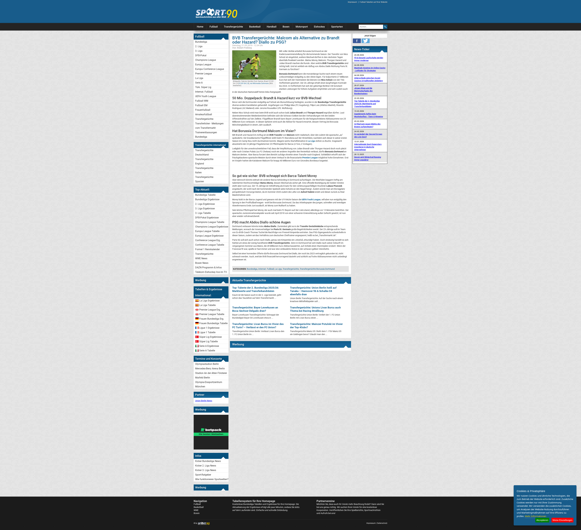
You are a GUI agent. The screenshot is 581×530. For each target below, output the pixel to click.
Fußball (214, 26)
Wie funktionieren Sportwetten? (211, 479)
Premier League (203, 73)
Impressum (352, 2)
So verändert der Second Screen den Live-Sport (368, 135)
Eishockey (319, 26)
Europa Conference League (209, 69)
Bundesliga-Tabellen (252, 504)
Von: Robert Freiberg (242, 48)
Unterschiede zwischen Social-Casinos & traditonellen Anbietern (368, 79)
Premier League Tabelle (211, 314)
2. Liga (198, 46)
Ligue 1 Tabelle (207, 332)
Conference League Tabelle (209, 244)
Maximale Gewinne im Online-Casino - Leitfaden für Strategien (369, 69)
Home (200, 26)
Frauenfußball (202, 109)
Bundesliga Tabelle (205, 194)
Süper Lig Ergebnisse (210, 336)
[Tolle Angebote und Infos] (211, 449)
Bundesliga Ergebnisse (207, 199)
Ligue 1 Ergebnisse (209, 327)
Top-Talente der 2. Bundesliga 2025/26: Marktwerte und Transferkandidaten (367, 104)
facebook (357, 41)
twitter (366, 41)
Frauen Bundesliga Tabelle (213, 323)
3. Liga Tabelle (203, 213)
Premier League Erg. (210, 309)
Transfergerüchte (233, 26)
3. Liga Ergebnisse (205, 208)
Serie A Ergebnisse (209, 346)
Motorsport (302, 26)
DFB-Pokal (200, 55)
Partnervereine (326, 501)
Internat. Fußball (204, 91)
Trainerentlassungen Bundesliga (206, 134)
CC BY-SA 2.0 (244, 83)
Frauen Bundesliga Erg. (211, 318)
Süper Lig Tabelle (208, 341)
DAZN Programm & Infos (208, 267)
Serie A (199, 82)
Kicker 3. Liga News (205, 470)
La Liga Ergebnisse (209, 300)
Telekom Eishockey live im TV (211, 272)
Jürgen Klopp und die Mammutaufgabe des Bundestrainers (363, 91)
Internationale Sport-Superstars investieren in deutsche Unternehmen (368, 147)
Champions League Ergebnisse (211, 226)
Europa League (203, 64)
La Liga (199, 78)
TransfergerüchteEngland (204, 161)
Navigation (200, 501)
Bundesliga (201, 41)
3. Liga (198, 50)
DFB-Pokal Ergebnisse (207, 217)
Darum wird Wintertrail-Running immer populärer (367, 158)
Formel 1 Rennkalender (207, 249)
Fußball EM (201, 105)
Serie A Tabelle (207, 350)
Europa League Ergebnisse (209, 235)
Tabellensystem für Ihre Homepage (253, 501)
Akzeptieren (542, 520)
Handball (271, 26)
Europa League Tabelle (207, 231)
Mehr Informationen (535, 516)
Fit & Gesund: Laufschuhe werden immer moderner (368, 59)
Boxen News (201, 263)
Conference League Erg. (207, 240)
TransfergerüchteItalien (204, 170)
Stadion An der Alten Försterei (211, 373)
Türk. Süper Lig (203, 87)
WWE (196, 510)
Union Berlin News (203, 400)
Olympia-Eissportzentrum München (208, 384)
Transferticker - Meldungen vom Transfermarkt (209, 125)
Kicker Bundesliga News (208, 461)
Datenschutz (382, 523)
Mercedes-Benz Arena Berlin (210, 368)
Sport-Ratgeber (203, 474)
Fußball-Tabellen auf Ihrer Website (373, 2)
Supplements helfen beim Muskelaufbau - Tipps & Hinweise (368, 115)
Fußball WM (201, 100)
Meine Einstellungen (562, 520)
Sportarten (337, 26)
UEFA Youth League (205, 96)
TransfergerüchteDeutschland (204, 152)
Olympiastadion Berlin (207, 364)
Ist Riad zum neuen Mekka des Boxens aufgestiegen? (367, 125)
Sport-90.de (216, 13)
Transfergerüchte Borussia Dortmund (317, 269)
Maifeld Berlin (202, 377)
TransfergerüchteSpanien (204, 179)
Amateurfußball (203, 114)
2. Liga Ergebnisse (205, 204)
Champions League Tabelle (209, 222)
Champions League (205, 60)
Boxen (286, 26)
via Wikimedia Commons (259, 83)
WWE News (201, 258)
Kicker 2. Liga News (205, 465)
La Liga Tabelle (207, 305)
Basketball (255, 26)
